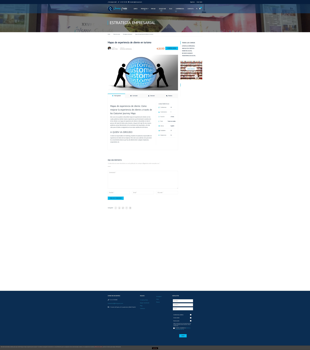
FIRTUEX (153, 8)
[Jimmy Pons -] (118, 9)
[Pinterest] (126, 208)
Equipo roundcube (144, 303)
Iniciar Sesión (199, 2)
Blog (170, 8)
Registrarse (192, 2)
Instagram (159, 296)
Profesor (113, 47)
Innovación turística (188, 48)
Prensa (158, 302)
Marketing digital (187, 50)
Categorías (122, 47)
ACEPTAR (155, 348)
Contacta (191, 8)
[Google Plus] (119, 208)
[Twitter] (123, 208)
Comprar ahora (171, 48)
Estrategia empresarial (126, 49)
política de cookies (98, 346)
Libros (135, 8)
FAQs (157, 299)
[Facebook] (115, 208)
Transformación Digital (189, 55)
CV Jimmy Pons (144, 300)
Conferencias (180, 8)
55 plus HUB (162, 8)
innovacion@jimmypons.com (136, 2)
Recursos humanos (187, 53)
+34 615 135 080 (123, 2)
